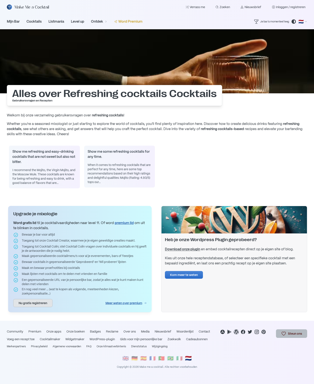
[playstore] (229, 331)
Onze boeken (75, 331)
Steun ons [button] (295, 334)
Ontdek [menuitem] (97, 21)
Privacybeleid (39, 346)
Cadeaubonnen (197, 339)
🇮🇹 (179, 358)
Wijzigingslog (159, 346)
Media (145, 331)
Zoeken (225, 7)
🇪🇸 (143, 358)
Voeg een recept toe (21, 339)
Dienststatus (139, 346)
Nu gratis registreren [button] (33, 303)
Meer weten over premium (124, 303)
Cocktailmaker (50, 339)
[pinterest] (263, 331)
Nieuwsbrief (253, 7)
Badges (95, 331)
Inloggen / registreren (290, 7)
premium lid (124, 223)
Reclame (112, 331)
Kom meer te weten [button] (184, 275)
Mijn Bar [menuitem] (13, 21)
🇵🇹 (161, 358)
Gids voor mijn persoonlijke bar (141, 339)
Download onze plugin (182, 249)
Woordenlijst (185, 331)
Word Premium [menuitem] (130, 21)
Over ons (129, 331)
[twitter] (249, 331)
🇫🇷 (152, 358)
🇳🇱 (188, 358)
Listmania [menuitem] (56, 21)
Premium (34, 331)
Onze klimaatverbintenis (111, 346)
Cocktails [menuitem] (34, 21)
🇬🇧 (125, 358)
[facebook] (243, 331)
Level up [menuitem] (77, 21)
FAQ (88, 346)
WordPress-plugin (102, 339)
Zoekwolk (174, 339)
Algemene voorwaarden (67, 346)
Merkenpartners (16, 346)
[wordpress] (236, 331)
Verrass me (197, 7)
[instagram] (256, 331)
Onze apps (53, 331)
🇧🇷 (170, 358)
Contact (204, 331)
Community (15, 331)
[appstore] (222, 331)
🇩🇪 (134, 358)
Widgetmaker (74, 339)
